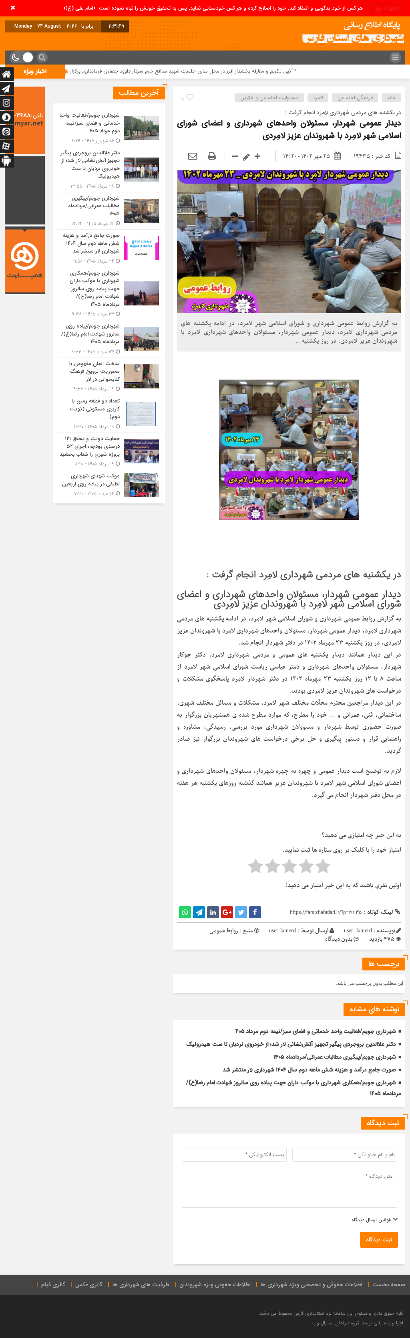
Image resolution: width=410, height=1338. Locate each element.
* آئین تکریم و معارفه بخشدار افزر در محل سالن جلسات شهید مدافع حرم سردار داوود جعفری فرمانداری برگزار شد (229, 71)
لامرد (318, 97)
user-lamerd (282, 931)
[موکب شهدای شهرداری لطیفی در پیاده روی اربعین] (109, 483)
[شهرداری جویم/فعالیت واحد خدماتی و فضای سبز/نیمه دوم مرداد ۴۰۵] (109, 128)
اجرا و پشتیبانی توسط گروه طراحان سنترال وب (357, 1323)
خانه (391, 97)
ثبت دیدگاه (379, 1239)
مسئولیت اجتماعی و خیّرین (269, 97)
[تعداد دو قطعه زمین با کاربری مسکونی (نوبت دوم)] (109, 414)
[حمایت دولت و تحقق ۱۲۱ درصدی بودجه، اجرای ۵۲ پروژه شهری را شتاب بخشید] (109, 451)
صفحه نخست (388, 1284)
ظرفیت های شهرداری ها (141, 1284)
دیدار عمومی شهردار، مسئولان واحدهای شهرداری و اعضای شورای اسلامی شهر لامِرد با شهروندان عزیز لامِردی (289, 129)
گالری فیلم (53, 1284)
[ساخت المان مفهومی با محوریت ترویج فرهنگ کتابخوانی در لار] (109, 376)
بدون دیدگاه (338, 939)
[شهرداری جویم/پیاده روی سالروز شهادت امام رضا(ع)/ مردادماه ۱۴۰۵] (109, 339)
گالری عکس (88, 1284)
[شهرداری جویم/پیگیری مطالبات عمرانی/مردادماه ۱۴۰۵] (109, 211)
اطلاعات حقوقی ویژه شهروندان (215, 1284)
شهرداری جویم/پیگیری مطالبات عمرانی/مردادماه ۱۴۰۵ (334, 1057)
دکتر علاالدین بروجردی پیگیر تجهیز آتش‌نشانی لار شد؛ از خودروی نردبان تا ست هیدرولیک (291, 1044)
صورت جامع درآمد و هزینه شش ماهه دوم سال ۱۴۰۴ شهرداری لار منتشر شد (309, 1069)
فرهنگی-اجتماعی (355, 97)
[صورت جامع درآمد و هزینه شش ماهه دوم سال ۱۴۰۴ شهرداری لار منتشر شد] (109, 248)
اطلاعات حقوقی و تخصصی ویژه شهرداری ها (311, 1284)
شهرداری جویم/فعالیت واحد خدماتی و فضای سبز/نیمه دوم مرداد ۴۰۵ (315, 1031)
